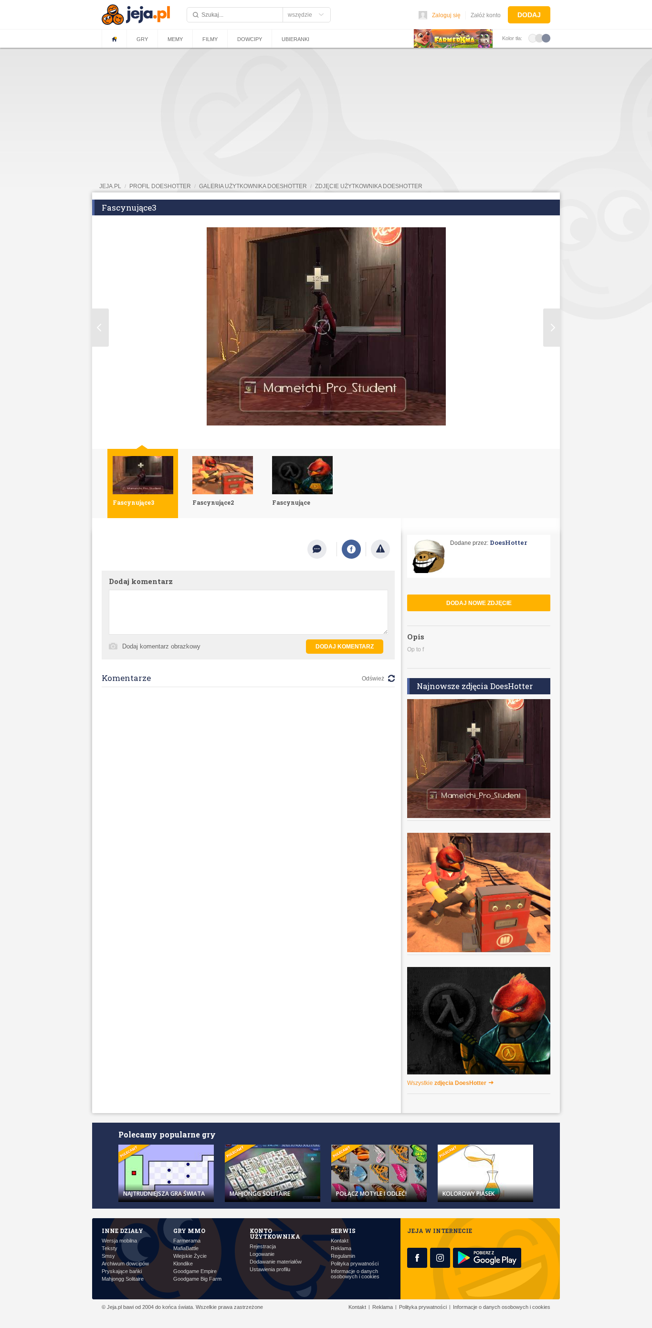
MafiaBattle (186, 1248)
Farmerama (186, 1240)
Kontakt (339, 1240)
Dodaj (529, 15)
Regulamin (343, 1256)
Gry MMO (189, 1230)
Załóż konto (486, 15)
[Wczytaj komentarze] (322, 549)
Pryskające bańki (122, 1271)
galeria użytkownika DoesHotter (253, 186)
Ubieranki (295, 39)
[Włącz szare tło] (539, 38)
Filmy (210, 39)
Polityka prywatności (355, 1263)
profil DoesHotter (160, 186)
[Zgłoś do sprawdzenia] (380, 549)
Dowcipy (249, 39)
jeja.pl (110, 186)
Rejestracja (263, 1246)
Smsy (108, 1256)
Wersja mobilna (119, 1240)
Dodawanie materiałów (276, 1261)
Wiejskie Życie (190, 1256)
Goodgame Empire (195, 1271)
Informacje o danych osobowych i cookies (355, 1274)
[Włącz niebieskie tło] (546, 38)
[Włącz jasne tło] (532, 38)
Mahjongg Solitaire (123, 1279)
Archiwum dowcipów (125, 1263)
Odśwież (373, 678)
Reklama (341, 1248)
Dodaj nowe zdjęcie (479, 603)
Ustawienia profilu (270, 1269)
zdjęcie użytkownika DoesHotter (368, 186)
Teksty (109, 1248)
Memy (175, 39)
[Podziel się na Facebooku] (351, 549)
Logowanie (262, 1254)
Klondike (183, 1263)
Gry (142, 39)
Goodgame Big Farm (197, 1279)
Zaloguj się (446, 15)
